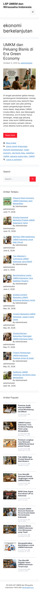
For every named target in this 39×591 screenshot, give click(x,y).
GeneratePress (28, 587)
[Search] (33, 179)
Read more (10, 135)
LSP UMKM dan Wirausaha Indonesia (17, 5)
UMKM (32, 156)
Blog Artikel (11, 143)
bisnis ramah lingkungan (16, 146)
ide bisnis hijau (18, 153)
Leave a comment (14, 160)
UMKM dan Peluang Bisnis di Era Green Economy (18, 51)
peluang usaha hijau (19, 156)
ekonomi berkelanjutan (13, 150)
